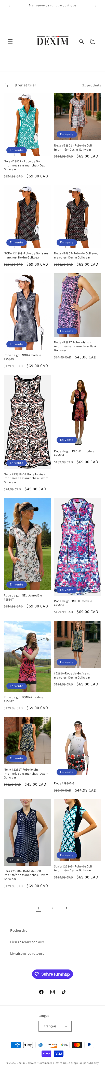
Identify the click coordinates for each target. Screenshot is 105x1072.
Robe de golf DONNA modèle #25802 (23, 699)
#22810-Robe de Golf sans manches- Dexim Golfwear (72, 675)
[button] (10, 41)
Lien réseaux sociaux (27, 942)
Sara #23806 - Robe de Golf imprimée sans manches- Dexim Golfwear (26, 875)
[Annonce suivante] (95, 5)
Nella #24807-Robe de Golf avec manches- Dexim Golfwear (76, 255)
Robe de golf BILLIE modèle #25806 (73, 603)
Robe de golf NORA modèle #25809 (22, 357)
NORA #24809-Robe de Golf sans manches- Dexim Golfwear (26, 255)
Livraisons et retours (27, 953)
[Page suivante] (66, 908)
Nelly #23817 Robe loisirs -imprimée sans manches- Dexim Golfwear (76, 346)
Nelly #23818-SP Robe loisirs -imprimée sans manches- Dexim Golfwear (26, 478)
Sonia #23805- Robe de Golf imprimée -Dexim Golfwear (73, 868)
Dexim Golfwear (27, 1063)
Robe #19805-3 (64, 783)
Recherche (18, 930)
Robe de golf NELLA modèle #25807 (23, 597)
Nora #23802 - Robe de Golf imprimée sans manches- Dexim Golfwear (26, 165)
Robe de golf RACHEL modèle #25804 (74, 453)
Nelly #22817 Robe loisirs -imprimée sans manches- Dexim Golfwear (26, 773)
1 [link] (39, 908)
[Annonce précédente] (9, 5)
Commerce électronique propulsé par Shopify (68, 1063)
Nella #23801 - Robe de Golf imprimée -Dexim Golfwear (73, 147)
